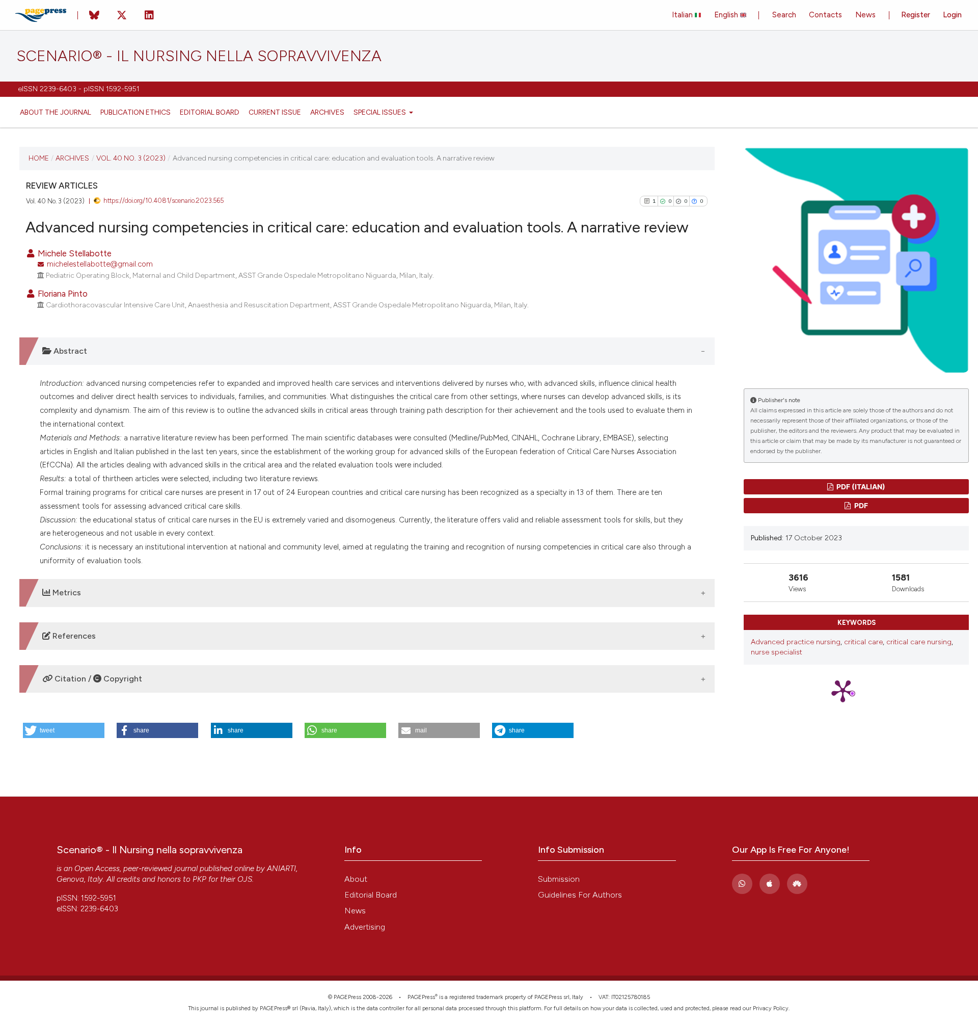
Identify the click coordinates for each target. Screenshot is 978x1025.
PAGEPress (421, 997)
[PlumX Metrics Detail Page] (856, 690)
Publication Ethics (135, 112)
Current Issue (275, 112)
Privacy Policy (771, 1008)
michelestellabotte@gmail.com (100, 264)
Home (39, 158)
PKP (199, 879)
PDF (860, 505)
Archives (327, 112)
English (727, 14)
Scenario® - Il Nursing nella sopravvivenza (199, 56)
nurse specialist (776, 652)
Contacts (825, 14)
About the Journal (55, 112)
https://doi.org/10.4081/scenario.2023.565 (163, 200)
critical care (863, 642)
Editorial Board (209, 112)
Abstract (69, 351)
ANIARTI (281, 868)
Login (952, 14)
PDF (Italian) (860, 486)
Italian (683, 14)
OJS (244, 879)
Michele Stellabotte (74, 253)
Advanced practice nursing (795, 642)
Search (784, 14)
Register (915, 14)
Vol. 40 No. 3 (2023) (131, 158)
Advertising (364, 927)
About (355, 879)
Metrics (65, 592)
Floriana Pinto (62, 293)
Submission (559, 879)
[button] (63, 730)
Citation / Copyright (97, 679)
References (73, 636)
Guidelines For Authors (580, 895)
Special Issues (381, 112)
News (865, 14)
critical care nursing (919, 642)
